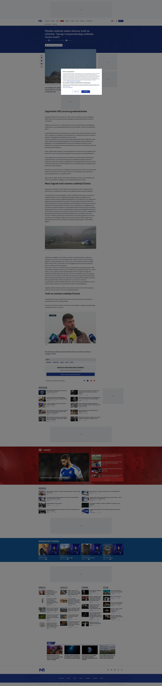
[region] (81, 82)
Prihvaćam (86, 91)
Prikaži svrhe (76, 91)
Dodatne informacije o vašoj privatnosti (73, 81)
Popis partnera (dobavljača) (68, 87)
